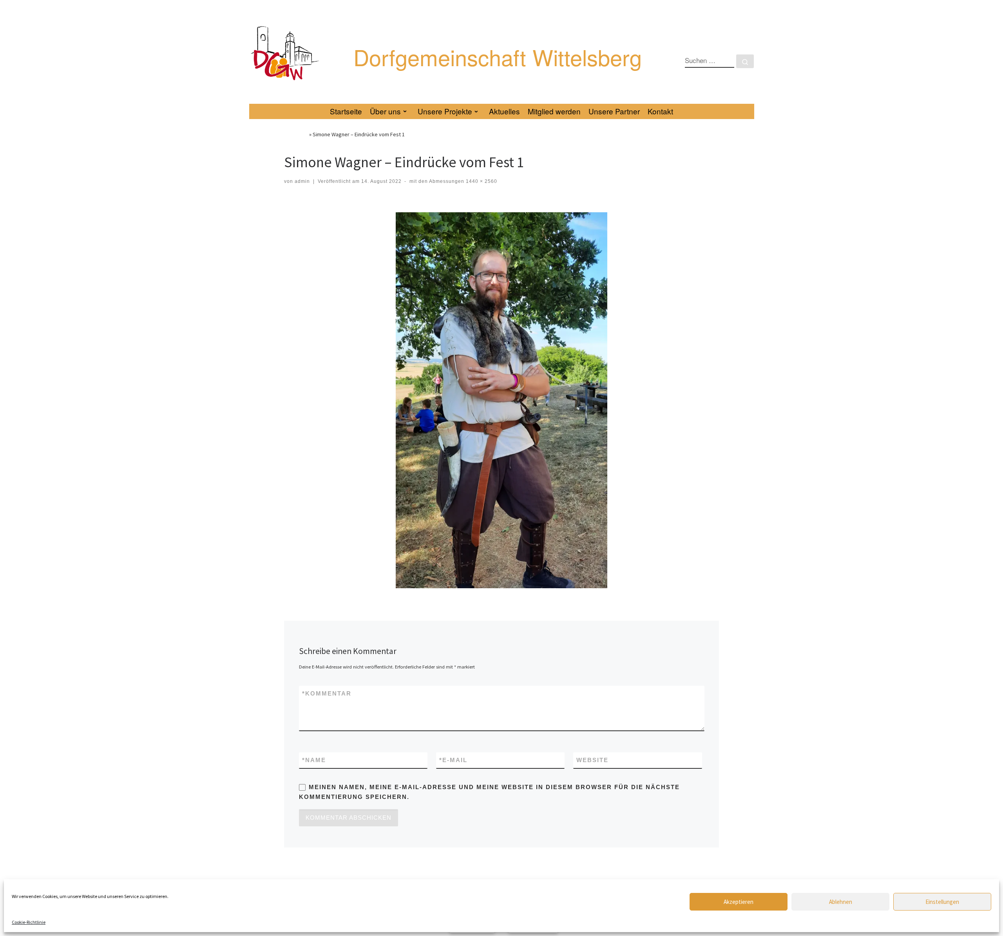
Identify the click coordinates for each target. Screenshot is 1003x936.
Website (592, 760)
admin (302, 181)
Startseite (296, 134)
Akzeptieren (738, 901)
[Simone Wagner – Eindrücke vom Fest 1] (501, 400)
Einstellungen (942, 901)
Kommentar (326, 693)
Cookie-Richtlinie (28, 922)
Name (314, 760)
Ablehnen (840, 901)
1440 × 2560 (480, 181)
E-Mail (453, 760)
